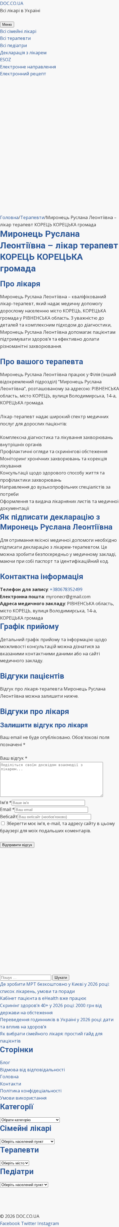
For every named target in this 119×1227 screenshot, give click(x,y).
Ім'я (6, 802)
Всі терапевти (15, 38)
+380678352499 (66, 589)
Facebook (10, 1223)
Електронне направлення (28, 67)
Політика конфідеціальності (30, 1091)
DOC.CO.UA (11, 3)
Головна (9, 1077)
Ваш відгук (13, 758)
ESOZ (5, 60)
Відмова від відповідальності (32, 1070)
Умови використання (23, 1098)
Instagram (48, 1223)
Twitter (28, 1223)
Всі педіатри (13, 45)
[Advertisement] (59, 158)
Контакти (10, 1084)
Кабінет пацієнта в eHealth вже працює (43, 998)
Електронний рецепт (23, 74)
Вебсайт (9, 816)
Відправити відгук (17, 845)
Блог (5, 1062)
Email (7, 809)
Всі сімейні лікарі (18, 31)
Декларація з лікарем (23, 53)
